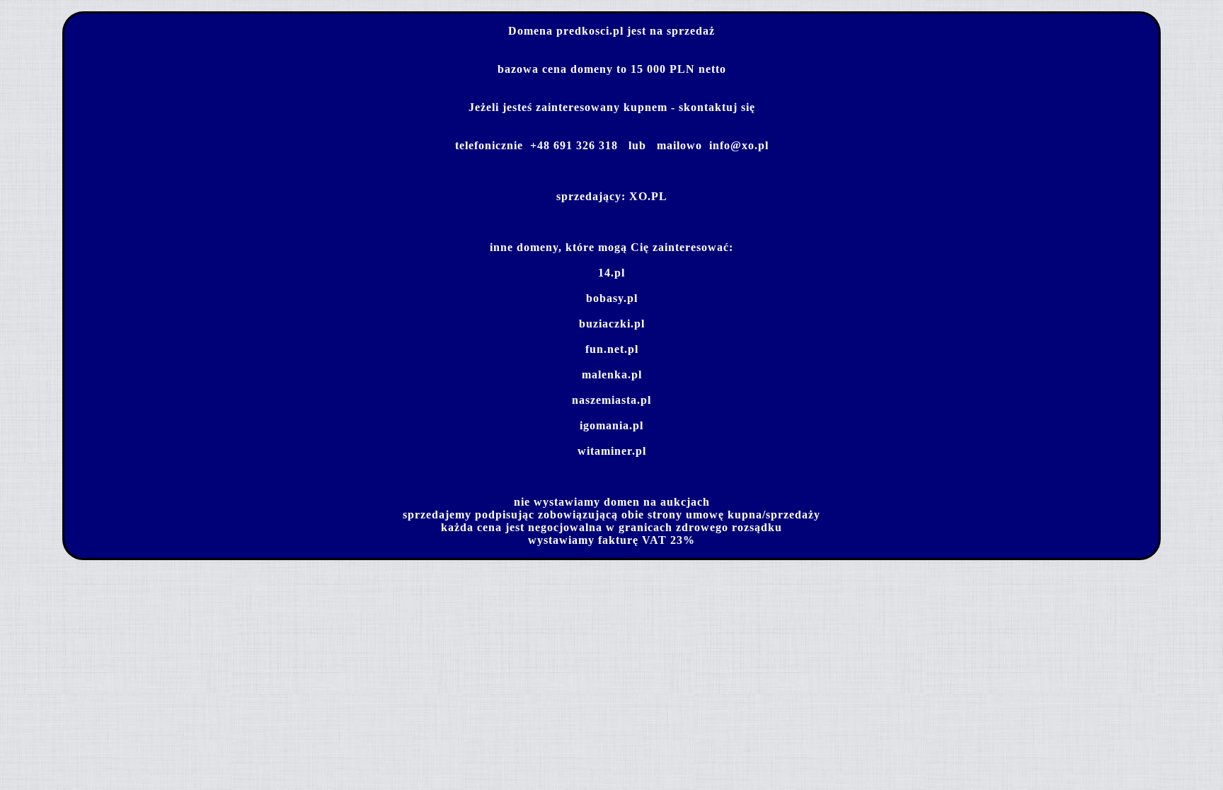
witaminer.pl (612, 451)
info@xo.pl (739, 145)
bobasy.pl (612, 298)
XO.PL (648, 196)
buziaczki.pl (612, 324)
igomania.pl (611, 425)
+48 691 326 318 (574, 145)
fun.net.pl (611, 349)
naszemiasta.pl (611, 400)
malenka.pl (612, 374)
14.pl (611, 273)
